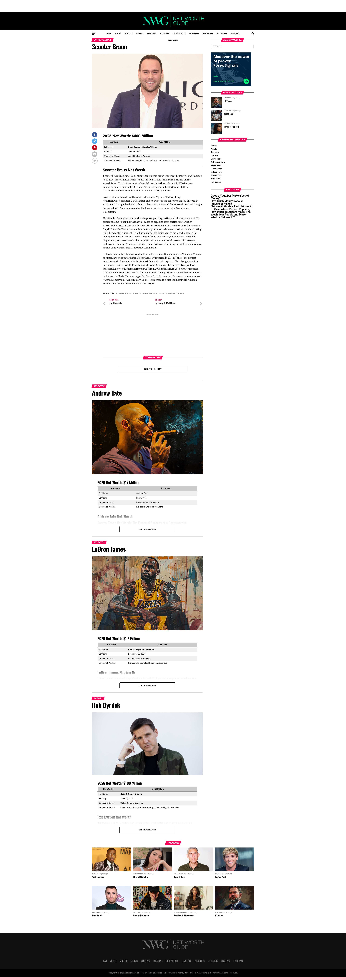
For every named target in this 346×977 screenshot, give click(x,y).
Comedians (151, 33)
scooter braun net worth (172, 294)
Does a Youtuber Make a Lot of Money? (230, 197)
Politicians (173, 40)
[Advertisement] (173, 6)
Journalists (222, 33)
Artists (214, 149)
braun (123, 294)
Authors (139, 33)
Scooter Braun (150, 294)
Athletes (128, 33)
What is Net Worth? (223, 217)
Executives (164, 33)
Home (109, 33)
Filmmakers (194, 33)
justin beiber (134, 294)
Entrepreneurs (179, 33)
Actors (118, 33)
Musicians (235, 33)
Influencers (208, 33)
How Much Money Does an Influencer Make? (227, 202)
